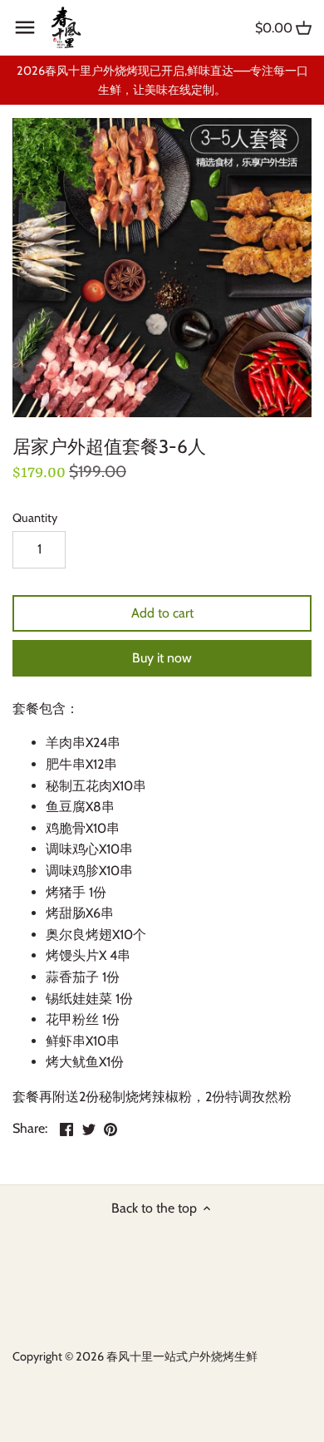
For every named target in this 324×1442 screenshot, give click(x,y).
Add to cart (162, 613)
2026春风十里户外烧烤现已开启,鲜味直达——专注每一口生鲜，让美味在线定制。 (162, 79)
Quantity (34, 518)
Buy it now (162, 658)
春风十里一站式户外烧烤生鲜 (182, 1356)
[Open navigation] (24, 27)
